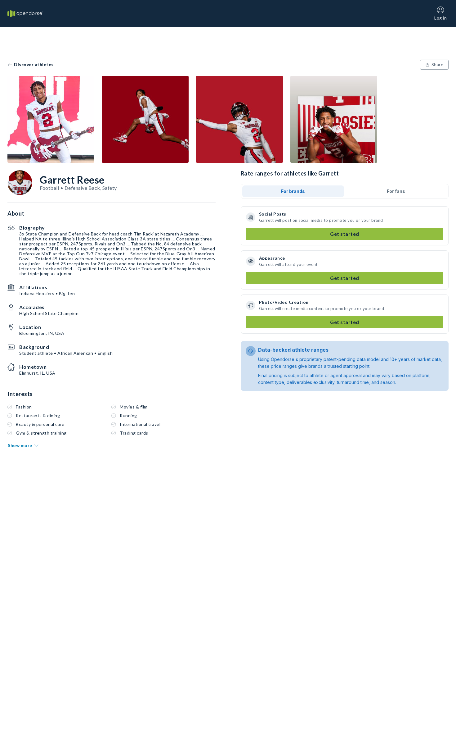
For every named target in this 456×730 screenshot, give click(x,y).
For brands (293, 191)
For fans (396, 191)
